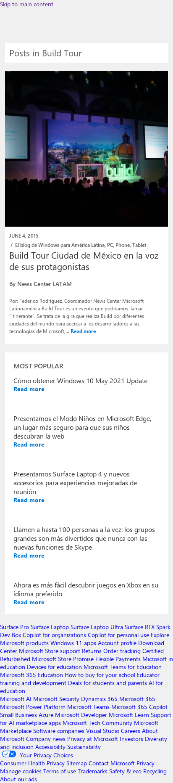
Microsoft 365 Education (31, 675)
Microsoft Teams (88, 707)
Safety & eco (125, 771)
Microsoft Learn (129, 715)
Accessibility (50, 747)
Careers (130, 731)
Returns (92, 651)
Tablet (139, 244)
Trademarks (92, 771)
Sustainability (84, 747)
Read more (83, 331)
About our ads (18, 779)
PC (110, 244)
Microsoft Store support (49, 651)
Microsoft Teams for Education (123, 667)
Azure (46, 715)
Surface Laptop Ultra (97, 627)
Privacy (145, 763)
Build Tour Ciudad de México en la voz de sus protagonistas (84, 260)
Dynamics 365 (99, 699)
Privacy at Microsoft (92, 739)
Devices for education (54, 667)
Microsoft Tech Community (97, 723)
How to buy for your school (100, 675)
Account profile (117, 643)
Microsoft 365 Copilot (139, 707)
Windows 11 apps (73, 643)
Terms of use (59, 771)
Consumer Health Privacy (32, 763)
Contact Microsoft (112, 763)
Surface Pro (14, 627)
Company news (46, 739)
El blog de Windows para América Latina (60, 244)
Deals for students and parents (107, 683)
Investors (131, 739)
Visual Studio (102, 731)
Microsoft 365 (137, 699)
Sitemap (76, 763)
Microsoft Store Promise (63, 659)
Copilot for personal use (118, 635)
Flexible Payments (118, 659)
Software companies (58, 731)
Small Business (18, 715)
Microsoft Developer (81, 715)
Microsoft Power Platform (33, 707)
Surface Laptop (50, 627)
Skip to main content (26, 4)
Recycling (155, 771)
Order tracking (122, 651)
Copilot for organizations (54, 635)
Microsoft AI (15, 699)
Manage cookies (21, 771)
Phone (122, 244)
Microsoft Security (56, 699)
